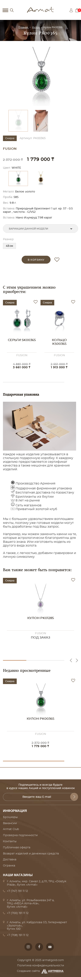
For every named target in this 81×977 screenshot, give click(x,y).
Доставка (9, 859)
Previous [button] (71, 660)
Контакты (10, 841)
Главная (23, 27)
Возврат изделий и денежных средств (31, 853)
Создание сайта (28, 971)
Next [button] (77, 660)
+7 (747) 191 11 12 (17, 891)
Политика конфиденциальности (40, 965)
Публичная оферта (16, 847)
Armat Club (11, 829)
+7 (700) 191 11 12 (18, 913)
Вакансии (10, 823)
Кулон (36, 27)
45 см (9, 246)
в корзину (36, 260)
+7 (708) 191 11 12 (18, 935)
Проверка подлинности (20, 835)
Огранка (9, 865)
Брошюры (10, 817)
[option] (40, 76)
